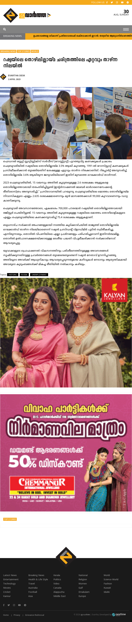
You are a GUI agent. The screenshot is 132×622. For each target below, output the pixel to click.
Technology (9, 583)
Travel (31, 583)
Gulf (81, 587)
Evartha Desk (16, 75)
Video (56, 583)
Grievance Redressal (34, 615)
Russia (24, 274)
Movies (7, 587)
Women (83, 583)
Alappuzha (58, 591)
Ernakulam (84, 591)
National (83, 575)
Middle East (59, 596)
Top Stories (23, 51)
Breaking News (8, 51)
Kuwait (107, 587)
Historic (13, 274)
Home (6, 615)
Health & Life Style (38, 579)
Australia (33, 587)
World (34, 51)
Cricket (6, 591)
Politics (57, 579)
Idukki (107, 591)
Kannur (7, 596)
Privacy (17, 615)
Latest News (10, 575)
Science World (111, 579)
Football (32, 591)
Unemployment (39, 274)
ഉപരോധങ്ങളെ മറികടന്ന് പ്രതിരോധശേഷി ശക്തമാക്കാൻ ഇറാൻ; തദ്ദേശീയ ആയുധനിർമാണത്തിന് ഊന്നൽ (73, 36)
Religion (83, 579)
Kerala (56, 575)
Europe (82, 596)
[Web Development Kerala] (119, 614)
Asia (30, 596)
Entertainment (11, 579)
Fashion (108, 583)
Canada (57, 587)
